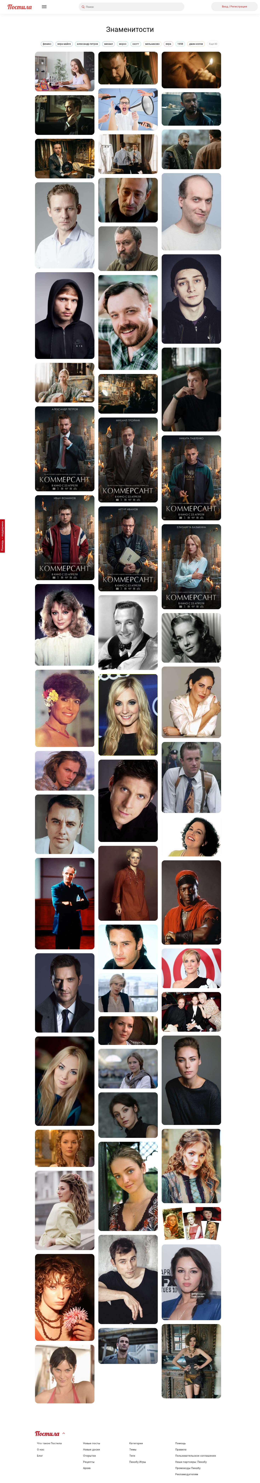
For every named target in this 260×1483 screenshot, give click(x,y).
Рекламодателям (186, 1474)
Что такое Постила (49, 1443)
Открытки (89, 1455)
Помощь (180, 1443)
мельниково (152, 43)
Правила (180, 1449)
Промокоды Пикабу (188, 1468)
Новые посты (91, 1443)
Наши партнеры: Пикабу (191, 1461)
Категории (136, 1443)
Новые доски (91, 1449)
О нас (40, 1449)
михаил (108, 43)
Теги (132, 1455)
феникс (47, 43)
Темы (132, 1449)
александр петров (87, 43)
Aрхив (87, 1468)
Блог (40, 1455)
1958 (180, 43)
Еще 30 (213, 43)
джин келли (196, 43)
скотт (135, 43)
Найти (168, 6)
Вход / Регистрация (234, 6)
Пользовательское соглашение (195, 1455)
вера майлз (64, 43)
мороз (122, 43)
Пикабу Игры (137, 1461)
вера (168, 43)
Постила (19, 7)
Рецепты (88, 1461)
